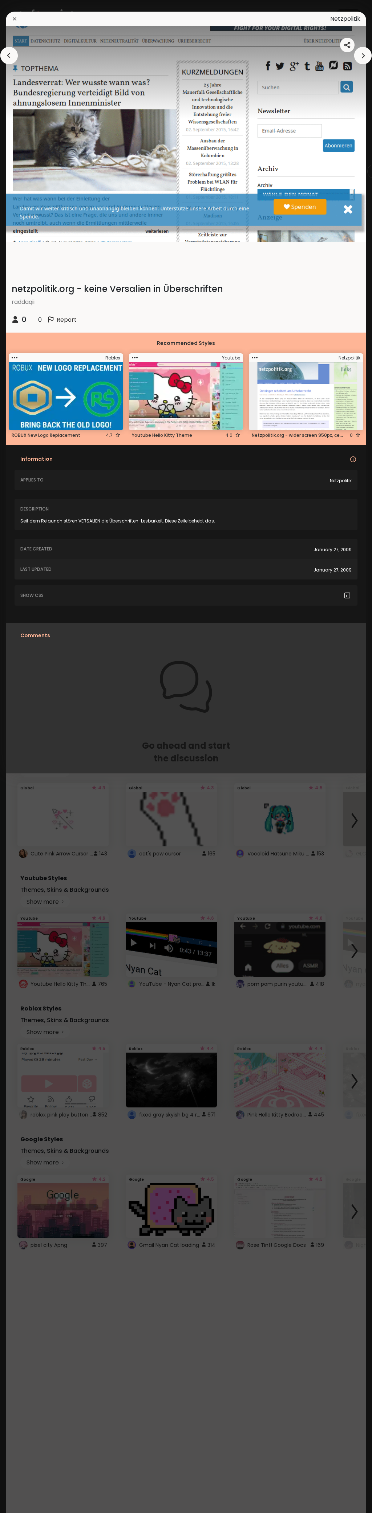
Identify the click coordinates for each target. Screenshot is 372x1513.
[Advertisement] (29, 757)
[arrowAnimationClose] (9, 55)
